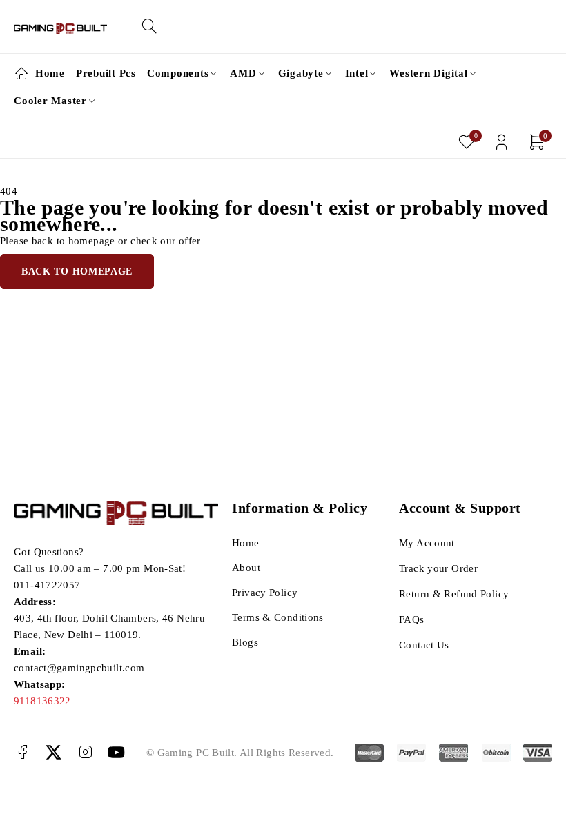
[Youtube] (116, 752)
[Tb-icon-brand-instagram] (85, 752)
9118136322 (42, 700)
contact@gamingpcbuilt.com (79, 667)
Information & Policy (299, 507)
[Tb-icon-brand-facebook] (22, 752)
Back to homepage (77, 271)
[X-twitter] (53, 752)
